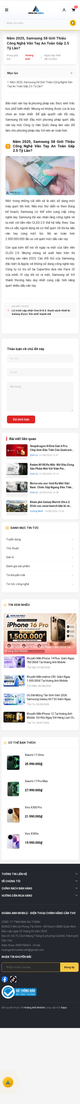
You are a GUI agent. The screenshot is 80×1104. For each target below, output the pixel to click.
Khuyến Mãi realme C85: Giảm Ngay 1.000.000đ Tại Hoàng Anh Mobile (48, 678)
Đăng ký (69, 967)
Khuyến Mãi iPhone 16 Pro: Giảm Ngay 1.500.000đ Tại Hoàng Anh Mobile (37, 648)
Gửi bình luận (21, 419)
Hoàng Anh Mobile (34, 1007)
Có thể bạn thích (22, 742)
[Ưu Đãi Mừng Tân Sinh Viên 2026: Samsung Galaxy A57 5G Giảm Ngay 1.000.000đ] (14, 701)
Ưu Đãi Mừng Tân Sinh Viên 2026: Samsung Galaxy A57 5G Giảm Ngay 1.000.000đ (49, 697)
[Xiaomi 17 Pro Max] (13, 789)
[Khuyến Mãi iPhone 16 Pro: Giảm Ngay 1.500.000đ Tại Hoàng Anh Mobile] (40, 633)
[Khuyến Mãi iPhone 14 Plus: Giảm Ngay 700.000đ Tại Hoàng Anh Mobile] (14, 664)
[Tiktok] (13, 979)
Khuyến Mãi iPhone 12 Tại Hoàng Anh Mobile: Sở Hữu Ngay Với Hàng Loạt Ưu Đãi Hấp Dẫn (50, 716)
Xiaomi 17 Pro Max (36, 781)
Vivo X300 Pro (33, 807)
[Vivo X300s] (13, 841)
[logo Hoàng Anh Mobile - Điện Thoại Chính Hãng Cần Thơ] (36, 10)
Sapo (64, 1007)
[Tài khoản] (64, 10)
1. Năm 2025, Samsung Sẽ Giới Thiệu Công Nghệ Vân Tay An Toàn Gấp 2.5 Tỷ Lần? (39, 84)
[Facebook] (5, 979)
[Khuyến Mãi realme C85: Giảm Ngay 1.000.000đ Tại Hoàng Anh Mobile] (14, 683)
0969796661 (23, 945)
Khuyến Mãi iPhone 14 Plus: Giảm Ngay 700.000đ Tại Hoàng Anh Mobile (50, 660)
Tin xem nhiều (19, 605)
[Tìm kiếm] (73, 23)
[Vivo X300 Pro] (13, 815)
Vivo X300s (32, 833)
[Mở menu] (6, 10)
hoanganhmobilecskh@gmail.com (23, 949)
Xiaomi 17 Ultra (34, 754)
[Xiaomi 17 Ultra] (13, 762)
